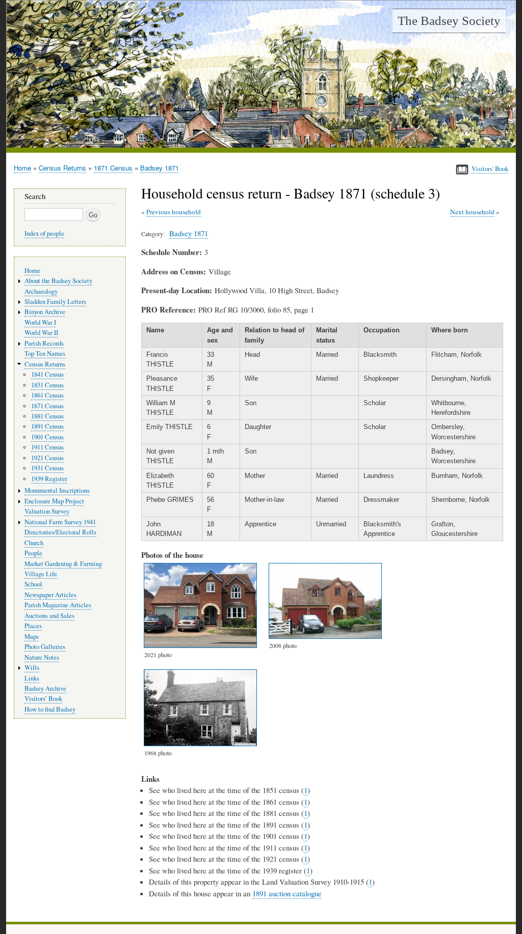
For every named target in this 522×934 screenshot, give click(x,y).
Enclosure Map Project (54, 501)
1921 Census (47, 458)
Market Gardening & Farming (63, 563)
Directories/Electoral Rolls (60, 532)
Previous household (173, 211)
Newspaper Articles (50, 594)
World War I (40, 322)
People (33, 553)
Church (33, 543)
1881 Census (47, 416)
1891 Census (47, 426)
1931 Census (47, 468)
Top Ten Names (44, 353)
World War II (41, 332)
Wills (31, 667)
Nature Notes (41, 657)
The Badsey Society (449, 20)
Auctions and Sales (49, 615)
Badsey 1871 (159, 168)
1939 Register (49, 478)
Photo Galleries (44, 646)
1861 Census (47, 395)
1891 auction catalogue (287, 893)
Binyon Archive (44, 311)
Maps (31, 636)
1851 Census (47, 385)
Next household (472, 211)
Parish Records (44, 343)
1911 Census (47, 447)
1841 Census (47, 374)
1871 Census (113, 168)
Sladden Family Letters (55, 301)
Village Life (40, 574)
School (33, 584)
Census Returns (62, 168)
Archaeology (41, 291)
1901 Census (47, 437)
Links (31, 678)
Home (22, 168)
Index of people (44, 233)
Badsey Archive (45, 688)
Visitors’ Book (43, 698)
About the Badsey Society (58, 280)
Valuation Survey (46, 511)
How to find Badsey (49, 709)
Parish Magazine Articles (57, 605)
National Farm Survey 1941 (60, 522)
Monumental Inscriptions (57, 490)
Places (33, 625)
